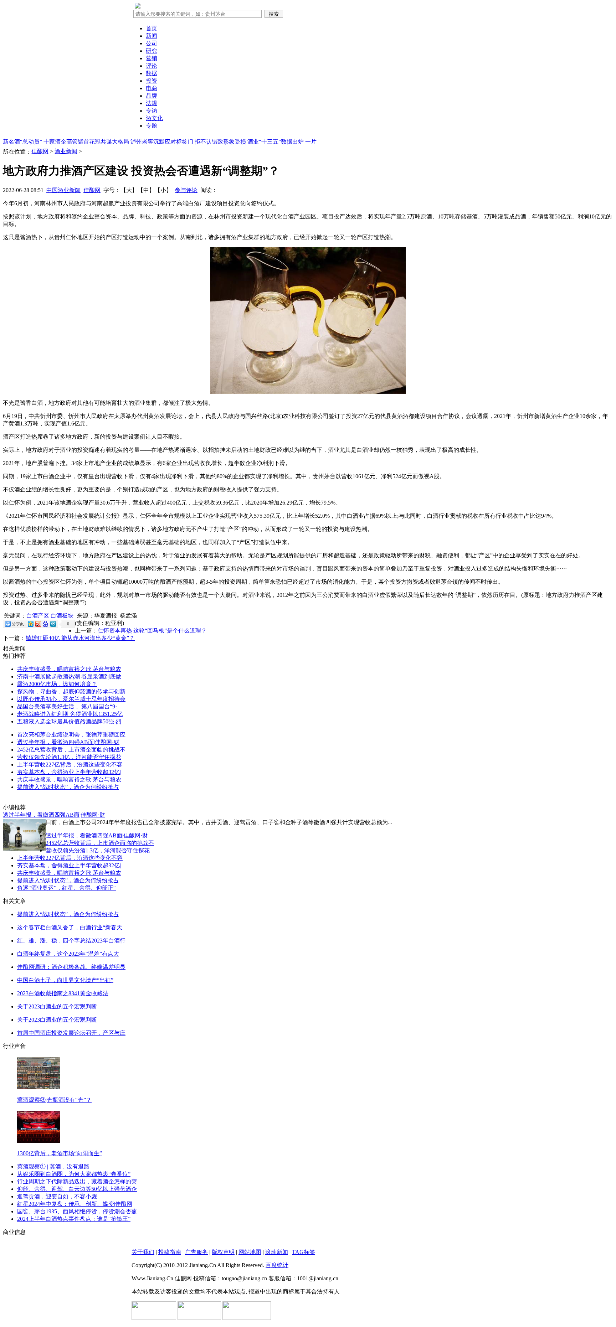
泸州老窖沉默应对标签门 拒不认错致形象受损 (188, 142)
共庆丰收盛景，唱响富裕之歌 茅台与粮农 (69, 669)
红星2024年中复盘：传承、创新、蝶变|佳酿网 (74, 1204)
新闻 (151, 36)
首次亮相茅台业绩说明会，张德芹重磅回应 (71, 735)
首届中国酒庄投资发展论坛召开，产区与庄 (71, 1033)
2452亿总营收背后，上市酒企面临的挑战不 (71, 750)
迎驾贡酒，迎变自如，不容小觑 (57, 1196)
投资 (151, 81)
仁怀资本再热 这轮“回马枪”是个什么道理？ (152, 631)
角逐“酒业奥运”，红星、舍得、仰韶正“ (66, 888)
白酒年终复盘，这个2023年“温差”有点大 (68, 954)
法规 (151, 103)
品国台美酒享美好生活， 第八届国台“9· (67, 706)
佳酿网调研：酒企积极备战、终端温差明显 (71, 967)
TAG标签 (303, 1252)
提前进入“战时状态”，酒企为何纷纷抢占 (68, 787)
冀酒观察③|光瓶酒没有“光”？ (54, 1100)
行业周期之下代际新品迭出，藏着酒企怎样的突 (77, 1181)
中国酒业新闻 (63, 190)
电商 (151, 88)
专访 (151, 111)
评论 (151, 66)
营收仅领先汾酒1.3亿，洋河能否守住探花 (69, 757)
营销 (151, 58)
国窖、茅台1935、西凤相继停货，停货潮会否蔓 (77, 1211)
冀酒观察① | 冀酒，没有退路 (53, 1166)
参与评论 (186, 190)
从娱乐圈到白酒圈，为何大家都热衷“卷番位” (73, 1174)
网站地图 (249, 1252)
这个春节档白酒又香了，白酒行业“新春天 (69, 927)
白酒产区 (37, 616)
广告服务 (196, 1252)
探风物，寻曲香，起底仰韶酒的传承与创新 (71, 691)
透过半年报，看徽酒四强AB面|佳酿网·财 (68, 742)
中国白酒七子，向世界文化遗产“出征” (65, 980)
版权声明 (223, 1252)
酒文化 (154, 118)
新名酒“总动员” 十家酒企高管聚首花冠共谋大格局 (66, 142)
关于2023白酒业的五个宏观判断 (57, 1006)
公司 (151, 43)
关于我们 (143, 1252)
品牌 (151, 96)
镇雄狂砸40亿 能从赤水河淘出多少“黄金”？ (80, 638)
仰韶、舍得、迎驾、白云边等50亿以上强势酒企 (77, 1189)
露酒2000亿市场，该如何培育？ (57, 684)
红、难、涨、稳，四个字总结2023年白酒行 (71, 941)
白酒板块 (62, 616)
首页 (151, 28)
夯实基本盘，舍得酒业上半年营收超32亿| (69, 772)
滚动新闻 (276, 1252)
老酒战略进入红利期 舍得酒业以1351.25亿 (70, 714)
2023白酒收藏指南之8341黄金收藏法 (62, 993)
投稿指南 (169, 1252)
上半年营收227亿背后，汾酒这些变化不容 (70, 764)
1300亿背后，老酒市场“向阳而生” (59, 1153)
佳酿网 (39, 151)
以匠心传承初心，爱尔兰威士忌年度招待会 (71, 699)
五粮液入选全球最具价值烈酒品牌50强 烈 (69, 721)
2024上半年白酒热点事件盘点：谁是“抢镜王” (73, 1219)
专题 (151, 126)
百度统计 (277, 1265)
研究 (151, 51)
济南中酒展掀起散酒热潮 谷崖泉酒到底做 (69, 676)
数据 (151, 73)
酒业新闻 (66, 151)
